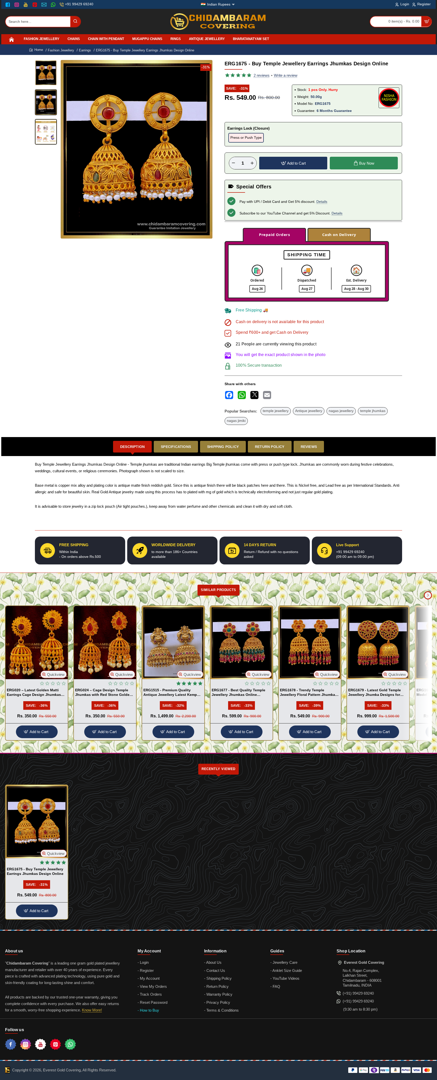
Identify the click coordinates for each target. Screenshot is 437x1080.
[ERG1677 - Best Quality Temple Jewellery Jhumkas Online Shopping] (241, 642)
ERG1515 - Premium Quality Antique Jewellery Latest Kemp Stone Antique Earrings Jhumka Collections (170, 692)
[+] (252, 163)
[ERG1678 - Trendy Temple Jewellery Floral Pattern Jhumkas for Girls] (310, 642)
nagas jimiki (236, 421)
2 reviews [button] (262, 75)
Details (321, 202)
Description (132, 447)
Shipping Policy (223, 447)
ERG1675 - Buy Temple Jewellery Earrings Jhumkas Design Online (35, 871)
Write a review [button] (285, 75)
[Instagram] (17, 4)
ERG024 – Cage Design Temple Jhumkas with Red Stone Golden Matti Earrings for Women (103, 692)
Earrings (85, 50)
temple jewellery (276, 411)
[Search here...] (75, 21)
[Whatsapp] (70, 1044)
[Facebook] (9, 4)
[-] (233, 163)
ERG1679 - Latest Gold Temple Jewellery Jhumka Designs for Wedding (374, 692)
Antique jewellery (308, 411)
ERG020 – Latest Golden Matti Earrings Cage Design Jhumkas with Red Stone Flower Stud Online (34, 692)
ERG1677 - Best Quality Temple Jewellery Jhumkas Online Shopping (238, 692)
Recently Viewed (218, 769)
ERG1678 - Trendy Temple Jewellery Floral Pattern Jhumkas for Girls (308, 692)
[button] (132, 234)
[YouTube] (26, 4)
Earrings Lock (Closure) (248, 128)
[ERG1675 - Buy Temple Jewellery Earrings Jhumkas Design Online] (37, 821)
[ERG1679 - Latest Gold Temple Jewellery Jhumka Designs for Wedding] (378, 642)
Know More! (92, 1010)
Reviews (309, 447)
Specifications (176, 447)
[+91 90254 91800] (54, 4)
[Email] (44, 4)
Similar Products (218, 590)
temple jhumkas (372, 411)
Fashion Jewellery (61, 50)
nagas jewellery (341, 411)
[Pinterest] (35, 4)
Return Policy (270, 447)
